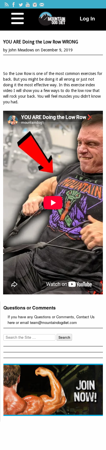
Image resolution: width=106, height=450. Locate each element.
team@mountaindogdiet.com (53, 322)
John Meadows (21, 50)
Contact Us (85, 316)
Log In (87, 18)
